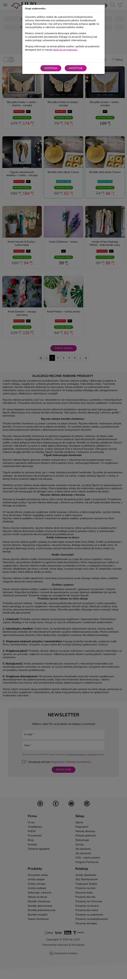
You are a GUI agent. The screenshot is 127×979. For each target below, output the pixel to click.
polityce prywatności (65, 50)
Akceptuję (76, 68)
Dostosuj (50, 68)
